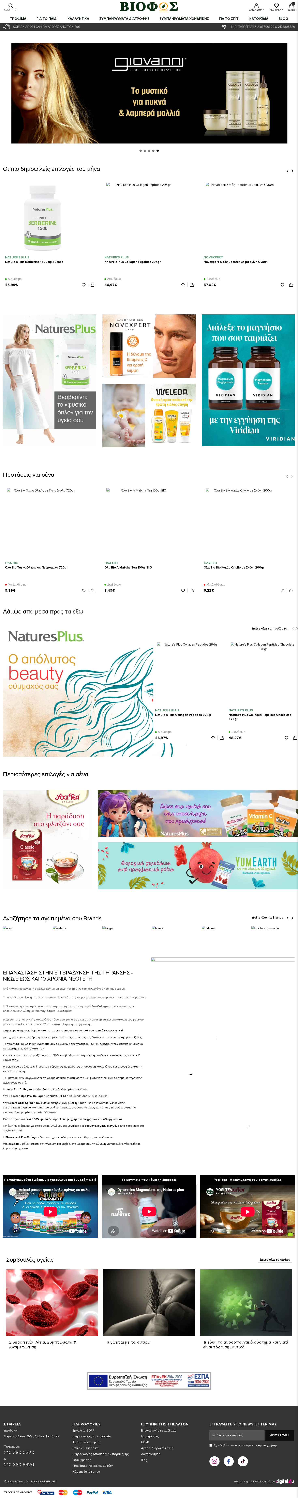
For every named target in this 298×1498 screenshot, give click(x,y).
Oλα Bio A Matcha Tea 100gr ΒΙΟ (128, 567)
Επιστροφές (150, 1436)
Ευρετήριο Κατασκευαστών (93, 1466)
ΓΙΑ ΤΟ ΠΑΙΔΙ (46, 19)
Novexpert (213, 257)
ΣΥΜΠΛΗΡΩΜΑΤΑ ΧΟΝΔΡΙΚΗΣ (184, 19)
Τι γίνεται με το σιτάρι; (128, 1342)
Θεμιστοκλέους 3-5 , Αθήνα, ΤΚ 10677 (31, 1436)
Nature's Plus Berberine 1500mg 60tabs (34, 262)
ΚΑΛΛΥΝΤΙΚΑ (78, 19)
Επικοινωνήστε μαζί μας (158, 1430)
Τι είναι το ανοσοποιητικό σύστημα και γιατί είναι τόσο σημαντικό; (245, 1345)
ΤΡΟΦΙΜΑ (18, 19)
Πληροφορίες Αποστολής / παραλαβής (101, 1454)
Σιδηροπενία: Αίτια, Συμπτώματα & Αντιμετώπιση (43, 1345)
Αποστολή (279, 1435)
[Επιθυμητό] (85, 285)
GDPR (145, 1442)
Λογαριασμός (150, 1454)
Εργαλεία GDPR (84, 1430)
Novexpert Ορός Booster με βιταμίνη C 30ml (236, 262)
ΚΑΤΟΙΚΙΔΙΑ (258, 19)
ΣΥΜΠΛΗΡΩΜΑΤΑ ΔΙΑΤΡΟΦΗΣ (124, 19)
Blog (283, 19)
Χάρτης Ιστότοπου (86, 1471)
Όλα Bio (11, 563)
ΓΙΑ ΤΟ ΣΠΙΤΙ (229, 19)
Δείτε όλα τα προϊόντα (269, 628)
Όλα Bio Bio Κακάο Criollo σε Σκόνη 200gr (234, 567)
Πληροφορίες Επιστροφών (92, 1436)
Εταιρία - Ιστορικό (86, 1448)
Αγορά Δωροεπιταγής (157, 1448)
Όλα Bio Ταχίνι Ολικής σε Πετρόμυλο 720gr (36, 567)
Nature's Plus (17, 257)
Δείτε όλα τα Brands (267, 918)
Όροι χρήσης (82, 1460)
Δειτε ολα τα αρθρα (275, 1260)
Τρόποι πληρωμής (86, 1442)
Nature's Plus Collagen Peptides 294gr (132, 262)
